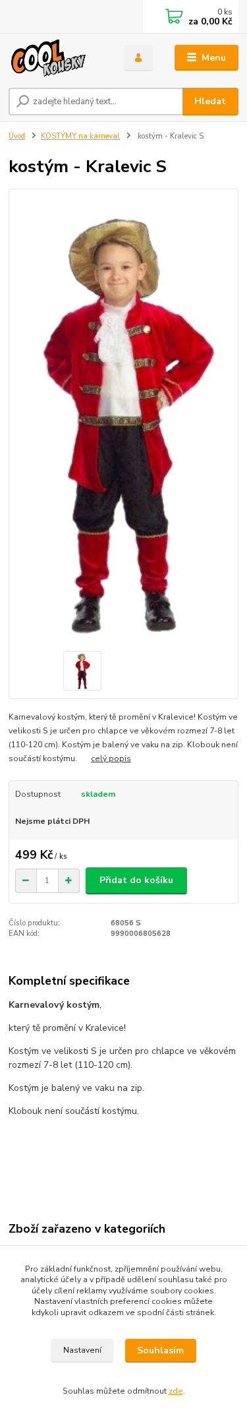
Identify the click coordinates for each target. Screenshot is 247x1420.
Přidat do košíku (136, 880)
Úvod (17, 136)
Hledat (210, 101)
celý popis (111, 758)
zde (176, 1391)
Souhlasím (160, 1350)
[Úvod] (56, 58)
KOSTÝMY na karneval (80, 136)
